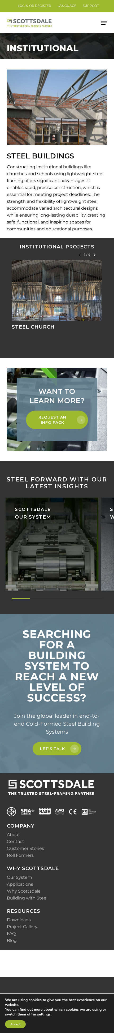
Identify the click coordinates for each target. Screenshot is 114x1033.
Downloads (19, 919)
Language (67, 6)
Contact (15, 841)
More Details (58, 286)
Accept (15, 1024)
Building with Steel (27, 898)
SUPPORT (91, 6)
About (13, 834)
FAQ (11, 933)
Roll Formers (20, 855)
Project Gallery (22, 926)
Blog (12, 940)
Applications (20, 884)
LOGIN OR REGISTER (34, 6)
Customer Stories (25, 848)
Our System (19, 877)
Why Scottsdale (24, 891)
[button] (104, 22)
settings (44, 1014)
